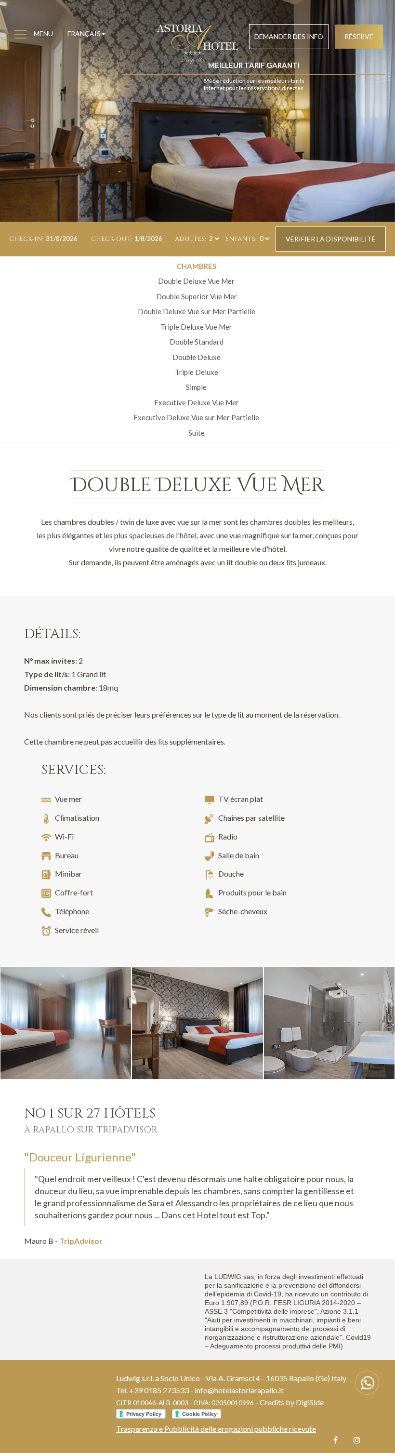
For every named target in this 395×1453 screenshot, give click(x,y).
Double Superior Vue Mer (196, 296)
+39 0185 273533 (159, 1390)
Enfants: (240, 239)
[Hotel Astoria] (66, 1023)
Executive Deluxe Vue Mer (196, 402)
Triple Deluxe (196, 372)
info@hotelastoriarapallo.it (239, 1390)
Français (84, 33)
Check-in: (26, 239)
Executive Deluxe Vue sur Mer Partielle (196, 417)
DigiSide (310, 1402)
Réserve (358, 36)
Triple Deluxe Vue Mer (196, 326)
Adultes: (190, 239)
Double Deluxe (196, 357)
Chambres (196, 266)
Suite (196, 432)
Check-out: (111, 239)
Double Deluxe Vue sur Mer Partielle (196, 311)
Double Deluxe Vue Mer (196, 281)
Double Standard (197, 341)
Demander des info (288, 36)
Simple (196, 387)
